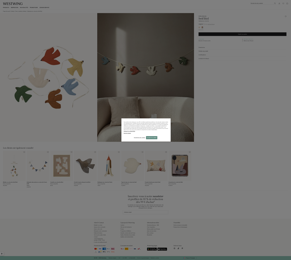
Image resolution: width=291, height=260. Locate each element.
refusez (133, 129)
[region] (146, 130)
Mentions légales (127, 133)
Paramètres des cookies (139, 137)
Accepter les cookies (151, 137)
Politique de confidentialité (129, 131)
